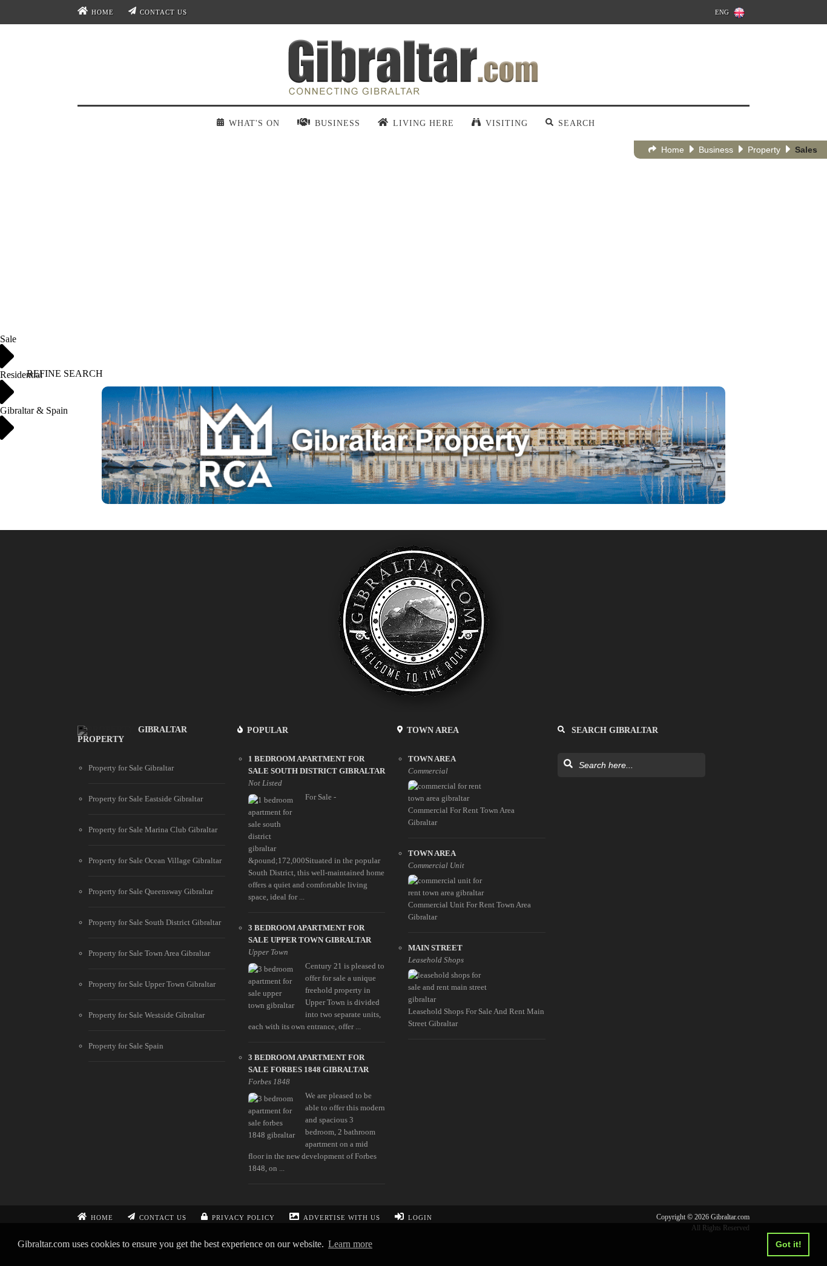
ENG (722, 12)
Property (764, 149)
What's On (254, 123)
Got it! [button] (789, 1244)
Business (716, 149)
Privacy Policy (243, 1217)
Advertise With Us (341, 1217)
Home (102, 12)
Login (420, 1217)
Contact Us (163, 12)
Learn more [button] (350, 1244)
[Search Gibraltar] (568, 764)
